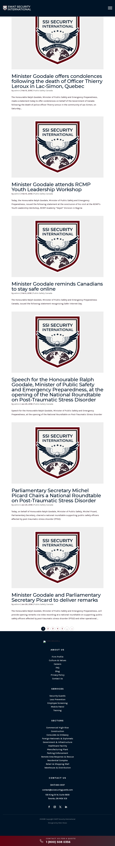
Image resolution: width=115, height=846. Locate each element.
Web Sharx (62, 823)
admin (17, 90)
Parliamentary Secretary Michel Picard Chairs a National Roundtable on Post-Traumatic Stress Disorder (56, 495)
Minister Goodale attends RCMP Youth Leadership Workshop (51, 186)
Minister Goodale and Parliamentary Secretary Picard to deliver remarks (56, 597)
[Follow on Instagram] (54, 807)
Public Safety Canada (43, 90)
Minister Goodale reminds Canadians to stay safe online (57, 286)
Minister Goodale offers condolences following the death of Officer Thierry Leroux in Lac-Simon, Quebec (57, 81)
